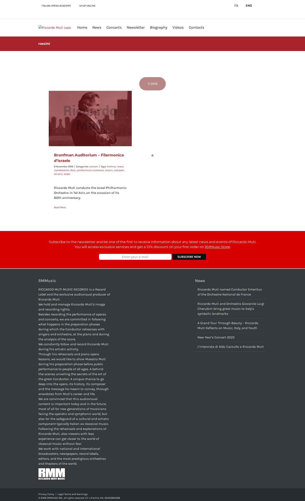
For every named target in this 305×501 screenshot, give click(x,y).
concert (93, 166)
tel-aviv (58, 174)
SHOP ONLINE (87, 5)
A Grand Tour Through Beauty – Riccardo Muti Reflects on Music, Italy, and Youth (228, 325)
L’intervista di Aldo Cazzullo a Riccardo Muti (231, 347)
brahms (111, 166)
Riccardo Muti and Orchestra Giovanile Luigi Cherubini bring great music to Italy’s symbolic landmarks (231, 309)
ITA (236, 5)
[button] (210, 27)
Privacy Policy (46, 494)
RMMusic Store (217, 247)
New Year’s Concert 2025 (216, 337)
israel (120, 166)
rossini (109, 170)
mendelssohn (61, 170)
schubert (119, 170)
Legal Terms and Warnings (73, 494)
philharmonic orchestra (90, 170)
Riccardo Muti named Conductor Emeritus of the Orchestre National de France (230, 291)
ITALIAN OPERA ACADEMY (56, 5)
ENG (249, 5)
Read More (60, 207)
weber (67, 174)
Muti (73, 170)
